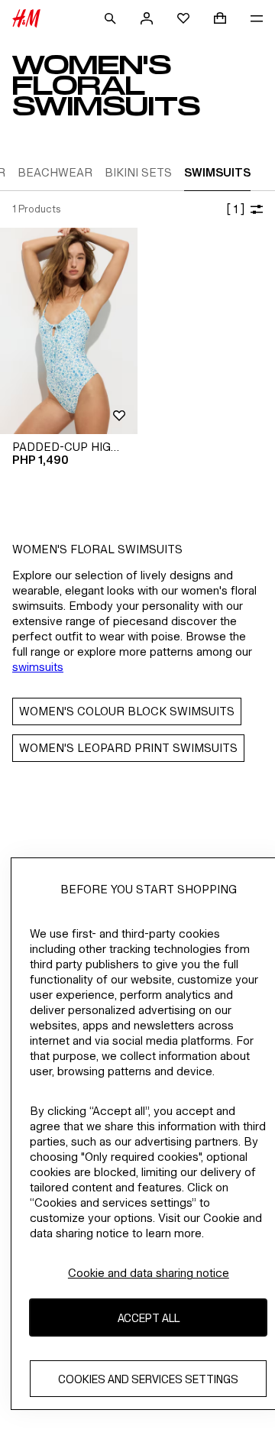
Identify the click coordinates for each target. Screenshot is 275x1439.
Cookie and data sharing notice (148, 1272)
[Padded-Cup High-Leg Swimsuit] (69, 331)
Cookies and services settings (148, 1379)
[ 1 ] (235, 209)
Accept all (149, 1317)
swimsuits (37, 666)
